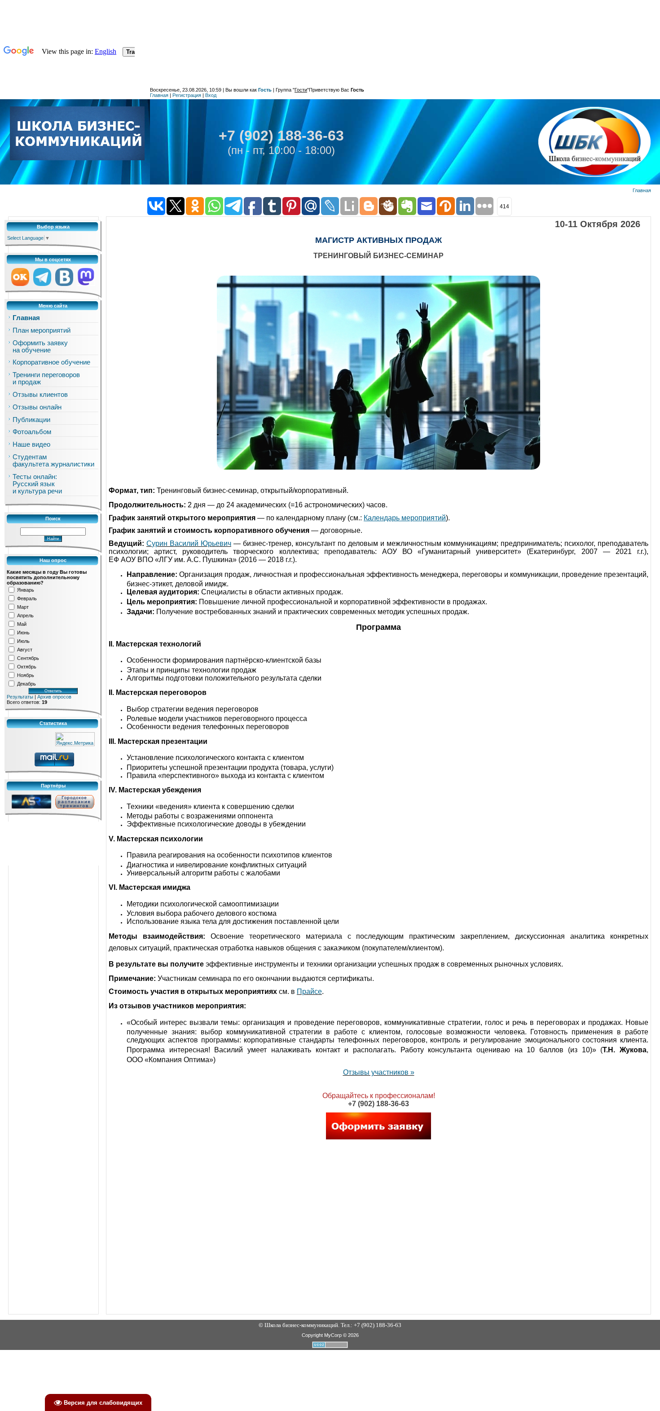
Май (21, 623)
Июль (23, 640)
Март (23, 606)
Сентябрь (28, 657)
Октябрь (26, 666)
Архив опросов (54, 696)
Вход (210, 95)
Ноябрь (25, 674)
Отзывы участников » (378, 1072)
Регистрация (186, 95)
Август (24, 649)
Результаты (20, 696)
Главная (159, 95)
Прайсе (309, 991)
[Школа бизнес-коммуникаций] (77, 133)
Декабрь (26, 683)
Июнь (23, 632)
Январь (25, 589)
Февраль (27, 598)
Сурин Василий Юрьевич (188, 543)
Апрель (25, 615)
